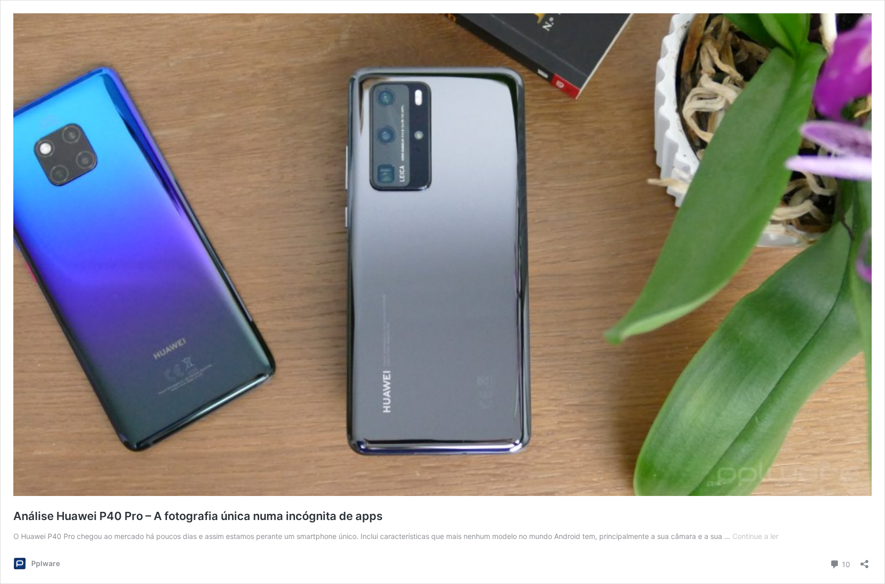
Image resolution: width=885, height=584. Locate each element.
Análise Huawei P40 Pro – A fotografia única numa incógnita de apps (198, 516)
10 (845, 563)
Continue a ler (755, 536)
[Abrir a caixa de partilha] (864, 561)
